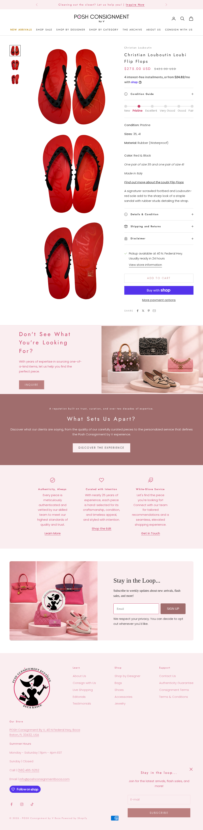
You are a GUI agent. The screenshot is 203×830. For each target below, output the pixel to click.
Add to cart (159, 278)
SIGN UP (173, 608)
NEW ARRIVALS (21, 29)
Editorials (79, 697)
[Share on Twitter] (143, 310)
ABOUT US (153, 29)
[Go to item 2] (15, 64)
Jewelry (120, 703)
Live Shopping (83, 690)
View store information (145, 265)
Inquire (31, 385)
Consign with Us (84, 683)
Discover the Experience (101, 448)
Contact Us (167, 676)
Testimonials (82, 703)
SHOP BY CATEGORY (104, 29)
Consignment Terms (174, 690)
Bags (118, 683)
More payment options (159, 300)
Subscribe (159, 813)
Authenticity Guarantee (176, 683)
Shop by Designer (127, 676)
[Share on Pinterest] (148, 310)
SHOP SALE (44, 29)
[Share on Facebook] (137, 310)
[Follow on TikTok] (32, 804)
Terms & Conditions (173, 697)
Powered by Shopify (74, 818)
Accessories (123, 697)
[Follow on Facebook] (11, 804)
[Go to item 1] (15, 50)
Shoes (119, 690)
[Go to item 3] (15, 79)
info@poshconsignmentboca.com (44, 779)
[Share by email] (154, 310)
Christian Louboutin (138, 47)
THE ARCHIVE (133, 29)
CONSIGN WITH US (179, 29)
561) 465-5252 (29, 770)
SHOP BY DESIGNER (70, 29)
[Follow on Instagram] (22, 804)
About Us (79, 676)
